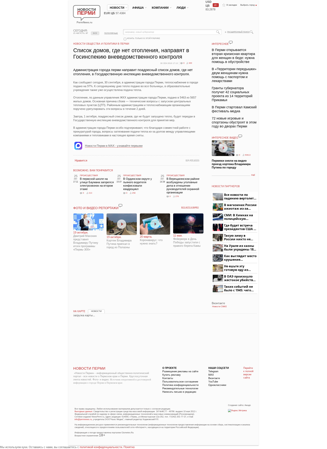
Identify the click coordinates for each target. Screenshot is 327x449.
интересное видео (225, 137)
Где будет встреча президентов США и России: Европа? (240, 227)
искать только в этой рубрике (143, 38)
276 (177, 196)
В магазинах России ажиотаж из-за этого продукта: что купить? (240, 207)
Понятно (129, 447)
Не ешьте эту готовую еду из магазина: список (238, 268)
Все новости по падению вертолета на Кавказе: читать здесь (240, 196)
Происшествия (89, 175)
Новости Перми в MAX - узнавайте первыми (113, 145)
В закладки (232, 5)
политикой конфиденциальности (101, 447)
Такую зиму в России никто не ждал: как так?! (237, 237)
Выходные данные (83, 411)
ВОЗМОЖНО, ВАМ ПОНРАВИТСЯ (93, 170)
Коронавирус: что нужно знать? (151, 240)
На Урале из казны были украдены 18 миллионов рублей (239, 247)
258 (133, 193)
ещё (253, 175)
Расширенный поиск (238, 32)
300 (190, 63)
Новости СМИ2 (219, 306)
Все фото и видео (190, 207)
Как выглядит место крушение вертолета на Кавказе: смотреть (240, 258)
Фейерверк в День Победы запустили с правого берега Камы (187, 240)
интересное (220, 44)
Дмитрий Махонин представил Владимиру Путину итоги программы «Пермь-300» (85, 241)
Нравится (81, 160)
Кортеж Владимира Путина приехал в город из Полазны (119, 242)
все (95, 33)
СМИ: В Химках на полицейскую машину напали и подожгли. (238, 217)
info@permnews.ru (83, 419)
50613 (248, 155)
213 (90, 193)
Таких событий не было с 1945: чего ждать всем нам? (238, 288)
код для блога (192, 160)
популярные (111, 33)
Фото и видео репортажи (95, 208)
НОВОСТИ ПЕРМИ (89, 368)
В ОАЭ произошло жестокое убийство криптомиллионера (240, 278)
